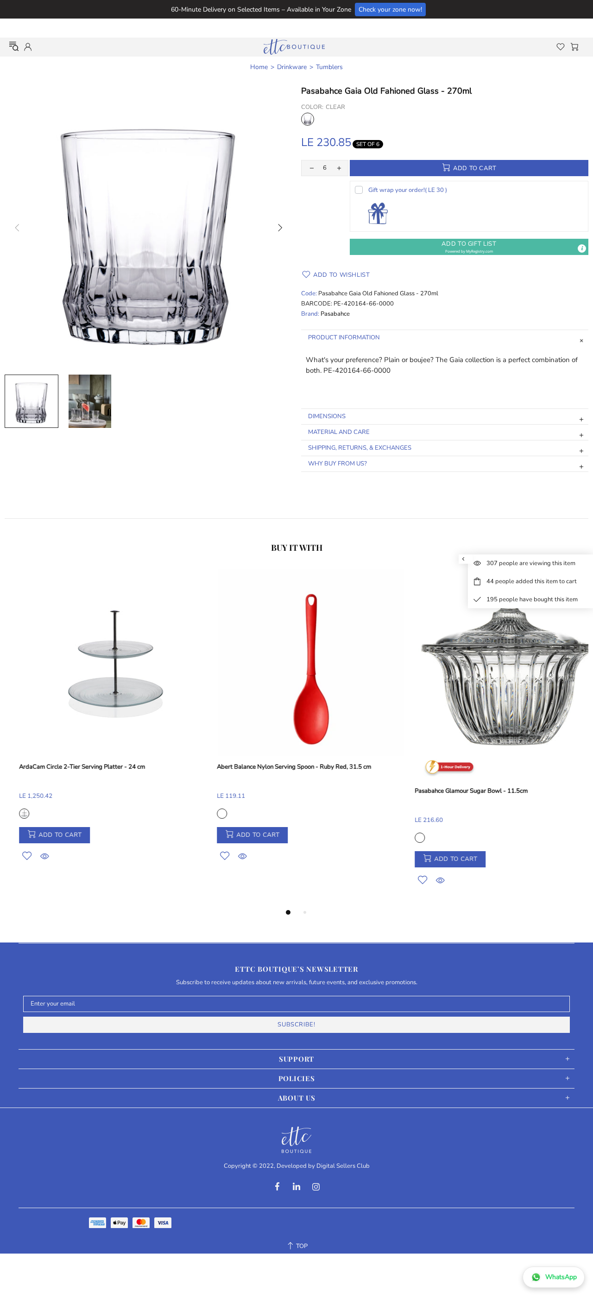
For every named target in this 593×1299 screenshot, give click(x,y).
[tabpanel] (99, 726)
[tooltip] (582, 248)
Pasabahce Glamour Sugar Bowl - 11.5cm (456, 791)
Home (259, 67)
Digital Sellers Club (343, 1166)
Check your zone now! (390, 9)
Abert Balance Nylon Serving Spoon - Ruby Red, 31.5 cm (279, 767)
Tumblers (329, 67)
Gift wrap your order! (407, 190)
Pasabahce (335, 314)
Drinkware (292, 67)
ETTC (294, 47)
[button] (469, 247)
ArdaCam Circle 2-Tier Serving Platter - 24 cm (68, 767)
